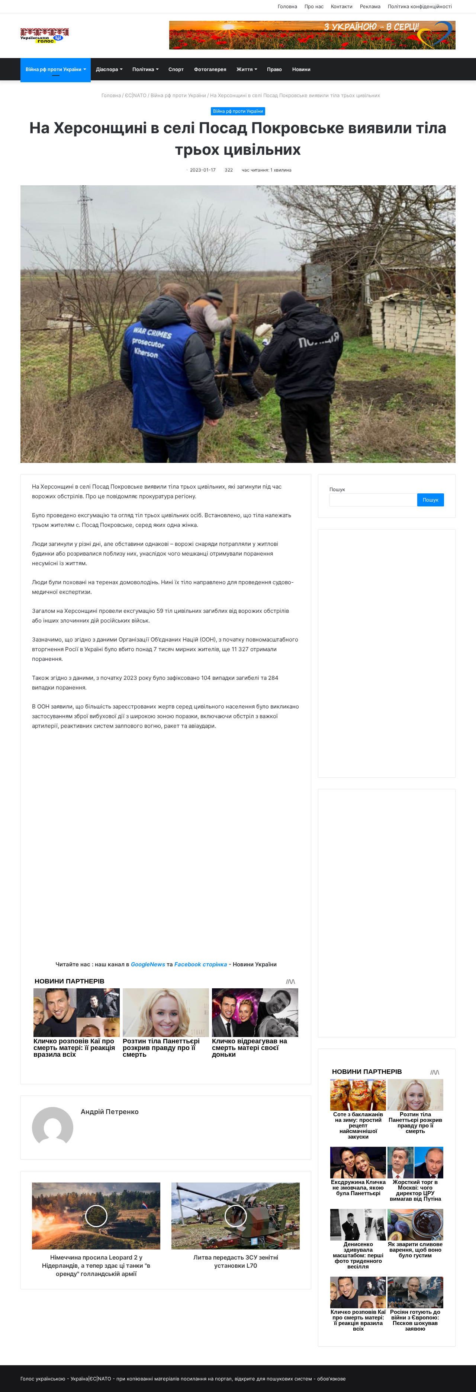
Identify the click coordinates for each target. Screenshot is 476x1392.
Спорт (176, 69)
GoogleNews (148, 964)
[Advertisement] (166, 792)
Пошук (337, 489)
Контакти (342, 6)
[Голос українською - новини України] (44, 35)
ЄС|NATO (136, 95)
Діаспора (107, 69)
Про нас (314, 6)
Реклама (370, 6)
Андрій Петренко (110, 1112)
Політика (143, 69)
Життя (245, 69)
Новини (301, 69)
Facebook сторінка (200, 964)
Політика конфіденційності (420, 6)
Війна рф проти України (53, 69)
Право (274, 69)
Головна (287, 6)
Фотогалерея (210, 69)
